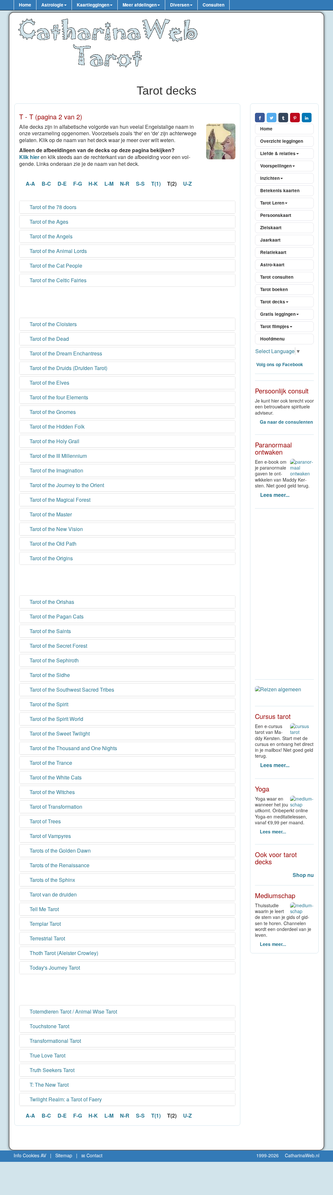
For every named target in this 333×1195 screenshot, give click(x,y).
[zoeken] (236, 5)
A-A (30, 183)
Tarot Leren (272, 203)
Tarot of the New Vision (55, 529)
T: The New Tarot (48, 1085)
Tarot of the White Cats (55, 777)
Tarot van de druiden (52, 894)
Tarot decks (272, 302)
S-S (140, 183)
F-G (77, 183)
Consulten (213, 5)
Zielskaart (271, 227)
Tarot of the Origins (50, 558)
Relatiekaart (273, 252)
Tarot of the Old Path (52, 544)
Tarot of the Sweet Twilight (59, 734)
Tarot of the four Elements (58, 397)
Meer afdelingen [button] (140, 5)
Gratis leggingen (278, 314)
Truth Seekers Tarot (51, 1070)
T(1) (156, 183)
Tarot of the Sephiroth (53, 660)
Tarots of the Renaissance (58, 865)
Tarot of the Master (50, 514)
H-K (93, 183)
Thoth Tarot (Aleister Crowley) (63, 953)
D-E (62, 183)
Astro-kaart (272, 264)
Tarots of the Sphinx (51, 880)
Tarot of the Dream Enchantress (65, 353)
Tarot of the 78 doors (52, 207)
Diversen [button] (179, 5)
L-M (108, 183)
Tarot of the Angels (50, 236)
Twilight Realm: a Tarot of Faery (65, 1099)
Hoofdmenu (272, 339)
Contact (93, 1155)
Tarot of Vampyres (49, 836)
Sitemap (63, 1155)
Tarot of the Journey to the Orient (66, 485)
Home (25, 5)
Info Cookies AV (30, 1155)
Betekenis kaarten (280, 190)
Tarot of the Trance (50, 763)
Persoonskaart (275, 215)
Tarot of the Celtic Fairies (57, 280)
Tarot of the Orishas (51, 602)
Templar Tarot (44, 924)
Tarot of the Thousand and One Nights (72, 748)
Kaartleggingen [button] (93, 5)
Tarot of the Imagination (55, 470)
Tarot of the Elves (48, 383)
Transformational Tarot (54, 1041)
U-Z (187, 183)
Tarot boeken (274, 289)
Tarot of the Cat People (55, 266)
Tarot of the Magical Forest (59, 500)
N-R (124, 183)
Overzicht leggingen (281, 141)
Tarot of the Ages (48, 222)
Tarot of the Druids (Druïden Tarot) (67, 368)
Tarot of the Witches (51, 792)
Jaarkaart (270, 240)
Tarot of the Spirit (48, 704)
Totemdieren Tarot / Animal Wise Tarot (72, 1012)
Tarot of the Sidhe (49, 675)
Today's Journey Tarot (54, 968)
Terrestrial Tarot (46, 938)
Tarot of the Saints (49, 631)
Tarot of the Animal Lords (57, 251)
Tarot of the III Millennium (57, 456)
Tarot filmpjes (274, 326)
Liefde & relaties (278, 153)
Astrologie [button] (52, 5)
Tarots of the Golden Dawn (59, 851)
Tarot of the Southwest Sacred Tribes (71, 690)
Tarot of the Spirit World (55, 719)
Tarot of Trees (44, 821)
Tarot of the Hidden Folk (56, 427)
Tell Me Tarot (43, 909)
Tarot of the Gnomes (52, 412)
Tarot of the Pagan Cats (56, 616)
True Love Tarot (46, 1055)
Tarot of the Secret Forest (57, 646)
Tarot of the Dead (48, 339)
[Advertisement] (127, 301)
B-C (46, 183)
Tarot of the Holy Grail (53, 441)
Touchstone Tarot (48, 1026)
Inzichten (270, 178)
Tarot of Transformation (55, 807)
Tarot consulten (276, 277)
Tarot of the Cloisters (52, 324)
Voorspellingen (276, 166)
